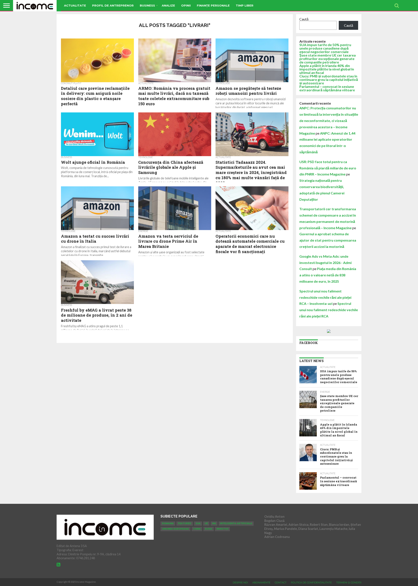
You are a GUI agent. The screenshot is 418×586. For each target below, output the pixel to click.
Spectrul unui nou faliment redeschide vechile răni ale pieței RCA (328, 309)
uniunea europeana (175, 529)
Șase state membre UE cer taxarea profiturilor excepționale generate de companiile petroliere (327, 58)
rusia (208, 529)
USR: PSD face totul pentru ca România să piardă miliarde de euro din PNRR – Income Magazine (327, 168)
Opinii (186, 5)
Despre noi (240, 582)
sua (198, 523)
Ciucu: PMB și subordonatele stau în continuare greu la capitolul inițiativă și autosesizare (328, 79)
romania (168, 523)
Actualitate (75, 5)
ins (214, 523)
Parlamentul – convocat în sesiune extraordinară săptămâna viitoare (327, 88)
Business (147, 5)
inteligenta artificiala (236, 523)
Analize (168, 5)
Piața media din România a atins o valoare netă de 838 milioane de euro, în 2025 (327, 275)
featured (184, 523)
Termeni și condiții (348, 582)
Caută (303, 19)
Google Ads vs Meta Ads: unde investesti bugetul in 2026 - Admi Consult (325, 262)
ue (206, 523)
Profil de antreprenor (113, 5)
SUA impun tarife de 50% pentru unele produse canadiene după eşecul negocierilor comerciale (325, 48)
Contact (281, 582)
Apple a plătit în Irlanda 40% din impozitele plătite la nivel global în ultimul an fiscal (326, 69)
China (197, 529)
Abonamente (261, 582)
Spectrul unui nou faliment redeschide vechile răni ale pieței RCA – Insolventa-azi (325, 297)
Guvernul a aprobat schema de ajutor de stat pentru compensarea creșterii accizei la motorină (327, 240)
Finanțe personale (213, 5)
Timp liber (244, 5)
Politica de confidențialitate (311, 582)
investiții (222, 529)
